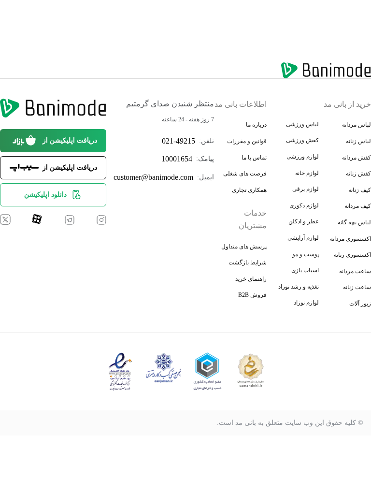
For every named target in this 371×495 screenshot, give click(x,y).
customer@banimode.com (153, 177)
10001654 (176, 159)
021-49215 (178, 141)
